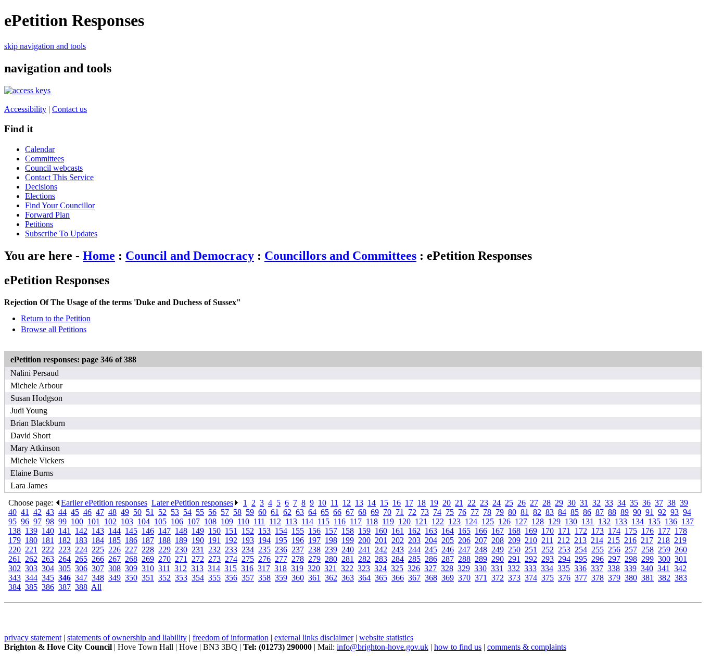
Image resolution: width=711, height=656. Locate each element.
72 (412, 512)
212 (563, 540)
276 (264, 558)
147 (164, 530)
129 (554, 521)
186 (131, 540)
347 (81, 577)
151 (231, 530)
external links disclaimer (313, 637)
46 (87, 512)
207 (481, 540)
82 (537, 512)
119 (388, 521)
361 (314, 577)
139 (31, 530)
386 (48, 587)
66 (337, 512)
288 (464, 558)
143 (98, 530)
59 (250, 512)
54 (187, 512)
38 (671, 502)
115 (323, 521)
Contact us (69, 109)
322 (347, 568)
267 (114, 558)
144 (114, 530)
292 (531, 558)
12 (346, 502)
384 (14, 587)
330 (480, 568)
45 (75, 512)
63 (300, 512)
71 (400, 512)
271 (181, 558)
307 (98, 568)
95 (12, 521)
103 (127, 521)
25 (509, 502)
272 (198, 558)
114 (307, 521)
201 (381, 540)
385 (31, 587)
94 (687, 512)
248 (481, 549)
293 (547, 558)
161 (397, 530)
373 (514, 577)
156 (314, 530)
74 (437, 512)
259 (664, 549)
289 (481, 558)
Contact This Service (59, 177)
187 (148, 540)
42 (37, 512)
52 (162, 512)
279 (314, 558)
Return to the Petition (56, 318)
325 (397, 568)
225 (98, 549)
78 (487, 512)
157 (331, 530)
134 (637, 521)
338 (613, 568)
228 (148, 549)
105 (160, 521)
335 (563, 568)
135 (654, 521)
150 (214, 530)
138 (14, 530)
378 (597, 577)
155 (297, 530)
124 (471, 521)
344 (31, 577)
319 (297, 568)
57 (225, 512)
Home (99, 255)
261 (14, 558)
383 (681, 577)
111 (259, 521)
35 (634, 502)
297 (614, 558)
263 (48, 558)
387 (64, 587)
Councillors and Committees (340, 255)
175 (631, 530)
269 (148, 558)
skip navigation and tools (45, 46)
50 (137, 512)
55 (200, 512)
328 (447, 568)
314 (214, 568)
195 (281, 540)
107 (193, 521)
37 (659, 502)
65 (325, 512)
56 (212, 512)
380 (631, 577)
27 (534, 502)
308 (114, 568)
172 (581, 530)
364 (364, 577)
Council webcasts (54, 167)
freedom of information (231, 637)
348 (98, 577)
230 (181, 549)
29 (559, 502)
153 (264, 530)
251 (531, 549)
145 (131, 530)
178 (681, 530)
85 (574, 512)
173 (597, 530)
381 (647, 577)
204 (431, 540)
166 (481, 530)
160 (381, 530)
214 (597, 540)
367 (414, 577)
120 (404, 521)
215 (613, 540)
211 (547, 540)
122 (437, 521)
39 (684, 502)
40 (12, 512)
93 (674, 512)
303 (31, 568)
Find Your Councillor (60, 205)
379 (614, 577)
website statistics (386, 637)
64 (312, 512)
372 (497, 577)
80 (512, 512)
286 (431, 558)
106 (177, 521)
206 (464, 540)
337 (597, 568)
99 (62, 521)
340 (647, 568)
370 (464, 577)
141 (64, 530)
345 (48, 577)
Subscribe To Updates (61, 233)
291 (514, 558)
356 (231, 577)
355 (214, 577)
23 (484, 502)
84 (562, 512)
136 (671, 521)
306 (81, 568)
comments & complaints (526, 646)
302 (14, 568)
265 (81, 558)
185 (114, 540)
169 (531, 530)
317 (264, 568)
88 (612, 512)
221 (31, 549)
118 (372, 521)
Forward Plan (47, 214)
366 (397, 577)
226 (114, 549)
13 (359, 502)
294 (564, 558)
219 (680, 540)
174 (614, 530)
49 (125, 512)
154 (281, 530)
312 (180, 568)
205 (447, 540)
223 (64, 549)
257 (631, 549)
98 (50, 521)
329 (464, 568)
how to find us (457, 646)
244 (414, 549)
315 (230, 568)
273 (214, 558)
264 (64, 558)
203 (414, 540)
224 (81, 549)
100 (77, 521)
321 (330, 568)
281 (347, 558)
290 (497, 558)
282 (364, 558)
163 (431, 530)
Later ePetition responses (192, 502)
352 (164, 577)
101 (93, 521)
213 (580, 540)
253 (564, 549)
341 (663, 568)
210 (531, 540)
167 (497, 530)
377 (581, 577)
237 (297, 549)
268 (131, 558)
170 (547, 530)
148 (181, 530)
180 (31, 540)
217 (647, 540)
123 (454, 521)
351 (148, 577)
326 (414, 568)
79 (500, 512)
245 (431, 549)
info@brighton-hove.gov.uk (382, 646)
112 (275, 521)
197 (314, 540)
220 (14, 549)
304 (48, 568)
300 (664, 558)
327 (430, 568)
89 (624, 512)
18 (421, 502)
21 (459, 502)
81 (524, 512)
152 (248, 530)
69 (375, 512)
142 (81, 530)
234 (248, 549)
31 (584, 502)
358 (264, 577)
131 (587, 521)
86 (587, 512)
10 (322, 502)
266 (98, 558)
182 (64, 540)
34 (621, 502)
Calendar (40, 149)
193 (248, 540)
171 (564, 530)
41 (25, 512)
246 (447, 549)
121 (421, 521)
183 (81, 540)
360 (297, 577)
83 (549, 512)
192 (231, 540)
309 (131, 568)
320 (314, 568)
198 (331, 540)
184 (98, 540)
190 (198, 540)
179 (14, 540)
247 (464, 549)
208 (497, 540)
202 (397, 540)
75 (450, 512)
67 (350, 512)
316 (247, 568)
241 (364, 549)
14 (371, 502)
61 (275, 512)
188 (164, 540)
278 (297, 558)
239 (331, 549)
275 (248, 558)
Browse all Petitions (53, 329)
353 (181, 577)
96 (25, 521)
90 (637, 512)
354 (198, 577)
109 (227, 521)
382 (664, 577)
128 (537, 521)
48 (112, 512)
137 (687, 521)
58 (237, 512)
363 (347, 577)
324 (380, 568)
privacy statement (32, 637)
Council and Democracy (189, 255)
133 (621, 521)
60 (262, 512)
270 (164, 558)
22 (471, 502)
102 (110, 521)
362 (331, 577)
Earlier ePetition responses (104, 502)
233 (231, 549)
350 (131, 577)
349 (114, 577)
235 (264, 549)
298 (631, 558)
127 (521, 521)
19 (434, 502)
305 (64, 568)
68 (362, 512)
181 (48, 540)
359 (281, 577)
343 (14, 577)
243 (397, 549)
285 (414, 558)
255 (597, 549)
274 (231, 558)
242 (381, 549)
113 (291, 521)
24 (496, 502)
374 (531, 577)
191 (214, 540)
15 (384, 502)
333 (530, 568)
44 (62, 512)
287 (447, 558)
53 (175, 512)
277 (281, 558)
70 (387, 512)
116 (340, 521)
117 (356, 521)
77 (475, 512)
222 (48, 549)
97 (37, 521)
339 (630, 568)
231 (198, 549)
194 (264, 540)
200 (364, 540)
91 (649, 512)
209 (514, 540)
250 (514, 549)
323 (364, 568)
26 (521, 502)
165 (464, 530)
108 (210, 521)
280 (331, 558)
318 (280, 568)
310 (148, 568)
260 (681, 549)
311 (164, 568)
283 (381, 558)
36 (646, 502)
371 (481, 577)
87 (599, 512)
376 (564, 577)
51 (150, 512)
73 (425, 512)
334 (547, 568)
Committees (44, 158)
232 (214, 549)
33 (609, 502)
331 (497, 568)
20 (446, 502)
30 (571, 502)
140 (48, 530)
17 (409, 502)
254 (581, 549)
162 (414, 530)
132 (604, 521)
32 (596, 502)
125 (487, 521)
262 (31, 558)
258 (647, 549)
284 (397, 558)
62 (287, 512)
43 (50, 512)
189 (181, 540)
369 (447, 577)
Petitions (39, 224)
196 (297, 540)
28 (546, 502)
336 (580, 568)
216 (630, 540)
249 (497, 549)
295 (581, 558)
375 (547, 577)
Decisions (41, 186)
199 (347, 540)
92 (662, 512)
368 (431, 577)
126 (504, 521)
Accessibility (25, 109)
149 (198, 530)
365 (381, 577)
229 (164, 549)
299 (647, 558)
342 (680, 568)
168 (514, 530)
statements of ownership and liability (127, 637)
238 (314, 549)
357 (248, 577)
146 (148, 530)
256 (614, 549)
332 (513, 568)
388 (81, 587)
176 (647, 530)
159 (364, 530)
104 (143, 521)
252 (547, 549)
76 (462, 512)
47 (100, 512)
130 (571, 521)
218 (663, 540)
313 (197, 568)
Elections (40, 196)
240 (347, 549)
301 (681, 558)
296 (597, 558)
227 (131, 549)
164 (447, 530)
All (96, 587)
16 (396, 502)
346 (64, 577)
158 (347, 530)
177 (664, 530)
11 (334, 502)
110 (243, 521)
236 (281, 549)
